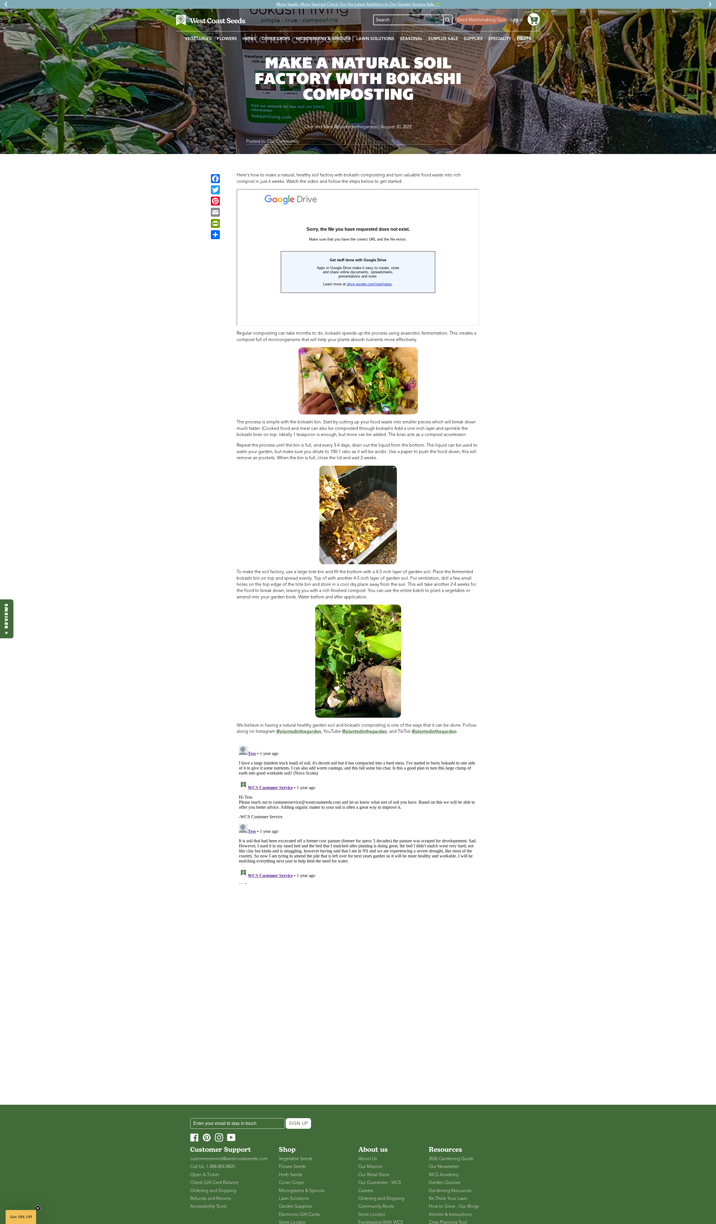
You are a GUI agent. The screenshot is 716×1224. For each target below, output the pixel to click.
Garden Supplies (295, 1206)
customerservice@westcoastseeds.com (229, 1159)
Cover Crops (291, 1182)
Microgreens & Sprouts (302, 1190)
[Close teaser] (38, 1208)
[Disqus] (358, 814)
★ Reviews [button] (6, 619)
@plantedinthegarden (298, 731)
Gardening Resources (450, 1190)
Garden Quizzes (444, 1182)
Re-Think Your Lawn (448, 1198)
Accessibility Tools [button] (208, 1206)
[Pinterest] (215, 201)
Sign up (298, 1123)
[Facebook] (215, 178)
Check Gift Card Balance (214, 1182)
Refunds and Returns (210, 1198)
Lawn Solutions (294, 1198)
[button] (533, 19)
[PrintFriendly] (215, 223)
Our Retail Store (374, 1175)
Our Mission (370, 1166)
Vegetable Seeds (295, 1159)
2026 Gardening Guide (451, 1159)
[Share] (215, 234)
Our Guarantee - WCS (379, 1182)
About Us (367, 1159)
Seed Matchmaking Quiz (481, 19)
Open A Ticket (204, 1175)
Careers (365, 1190)
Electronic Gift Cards (299, 1214)
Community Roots (376, 1206)
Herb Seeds (290, 1175)
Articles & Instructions (450, 1214)
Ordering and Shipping (213, 1190)
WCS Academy (443, 1175)
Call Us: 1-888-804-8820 (212, 1166)
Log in (516, 19)
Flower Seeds (292, 1166)
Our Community (283, 141)
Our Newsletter (444, 1166)
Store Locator (371, 1214)
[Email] (215, 212)
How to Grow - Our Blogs (454, 1206)
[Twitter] (215, 189)
